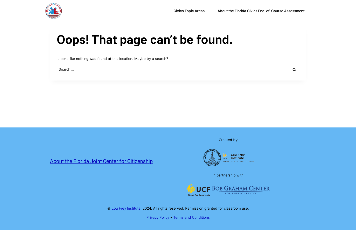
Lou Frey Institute (126, 208)
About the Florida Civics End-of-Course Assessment (261, 11)
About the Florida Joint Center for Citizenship (101, 161)
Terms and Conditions (191, 217)
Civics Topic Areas (189, 11)
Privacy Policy (157, 217)
